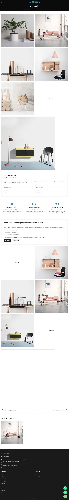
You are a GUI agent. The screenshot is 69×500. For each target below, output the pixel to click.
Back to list (34, 410)
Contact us (38, 476)
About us (37, 474)
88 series (3, 490)
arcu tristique (16, 237)
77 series (3, 488)
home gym (3, 481)
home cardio (3, 478)
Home (24, 9)
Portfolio (29, 9)
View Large (22, 422)
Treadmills (3, 474)
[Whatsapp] (65, 492)
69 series (3, 485)
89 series (3, 492)
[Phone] (65, 488)
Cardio (2, 476)
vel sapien (8, 227)
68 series (3, 483)
